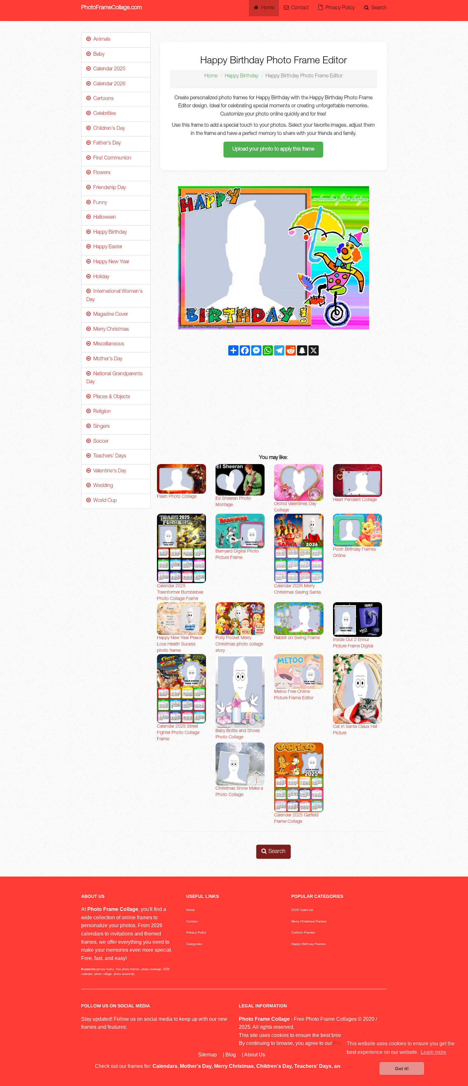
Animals (100, 39)
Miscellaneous (107, 344)
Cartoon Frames (303, 932)
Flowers (100, 173)
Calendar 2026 (108, 84)
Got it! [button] (402, 1068)
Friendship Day (108, 188)
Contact (299, 8)
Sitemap (207, 1054)
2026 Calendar (302, 910)
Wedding (102, 486)
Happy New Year (110, 262)
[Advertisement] (273, 406)
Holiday (100, 277)
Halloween (103, 217)
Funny (99, 203)
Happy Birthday (241, 76)
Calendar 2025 (108, 69)
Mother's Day (106, 359)
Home (266, 8)
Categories (194, 944)
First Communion (111, 158)
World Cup (104, 501)
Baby (97, 54)
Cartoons (102, 99)
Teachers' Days (108, 456)
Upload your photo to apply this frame (273, 149)
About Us (254, 1054)
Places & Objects (110, 397)
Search (378, 8)
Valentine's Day (108, 471)
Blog (230, 1054)
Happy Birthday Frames (308, 944)
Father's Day (106, 143)
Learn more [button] (433, 1052)
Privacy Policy (339, 8)
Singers (100, 426)
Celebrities (103, 113)
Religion (101, 411)
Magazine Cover (109, 314)
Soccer (100, 441)
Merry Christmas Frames (308, 921)
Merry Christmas (110, 329)
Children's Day (108, 128)
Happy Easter (106, 247)
